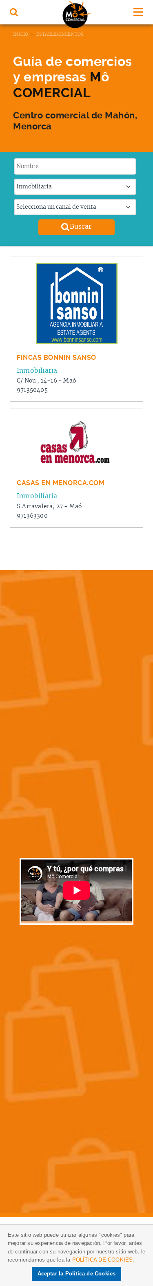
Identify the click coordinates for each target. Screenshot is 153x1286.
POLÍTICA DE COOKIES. (103, 1260)
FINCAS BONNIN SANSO (56, 357)
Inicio (20, 34)
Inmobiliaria (37, 370)
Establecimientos (59, 34)
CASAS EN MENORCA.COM (60, 483)
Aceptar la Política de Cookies (77, 1274)
